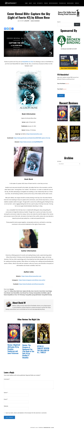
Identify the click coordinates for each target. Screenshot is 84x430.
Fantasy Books (37, 293)
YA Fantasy (22, 294)
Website (6, 406)
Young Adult (28, 294)
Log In (52, 427)
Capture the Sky (26, 291)
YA (18, 294)
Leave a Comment (35, 21)
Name (6, 392)
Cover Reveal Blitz (15, 293)
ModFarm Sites (47, 427)
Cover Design (49, 291)
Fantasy (31, 293)
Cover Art (36, 291)
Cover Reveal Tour (24, 293)
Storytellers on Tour (27, 61)
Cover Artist (42, 291)
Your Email (61, 89)
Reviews (12, 289)
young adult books (36, 294)
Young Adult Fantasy (47, 294)
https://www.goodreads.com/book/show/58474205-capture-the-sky (32, 138)
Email (6, 399)
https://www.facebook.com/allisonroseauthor (31, 284)
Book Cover (19, 291)
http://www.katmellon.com (34, 134)
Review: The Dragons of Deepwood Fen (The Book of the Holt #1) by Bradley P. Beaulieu (28, 351)
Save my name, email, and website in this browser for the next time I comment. (26, 413)
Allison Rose (13, 291)
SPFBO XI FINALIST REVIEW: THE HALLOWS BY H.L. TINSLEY (43, 349)
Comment (7, 379)
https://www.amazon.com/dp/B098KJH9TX (31, 142)
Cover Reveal (7, 293)
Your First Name (63, 83)
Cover (32, 291)
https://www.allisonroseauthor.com (31, 276)
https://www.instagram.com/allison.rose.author (32, 280)
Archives (59, 161)
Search (58, 22)
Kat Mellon (44, 293)
